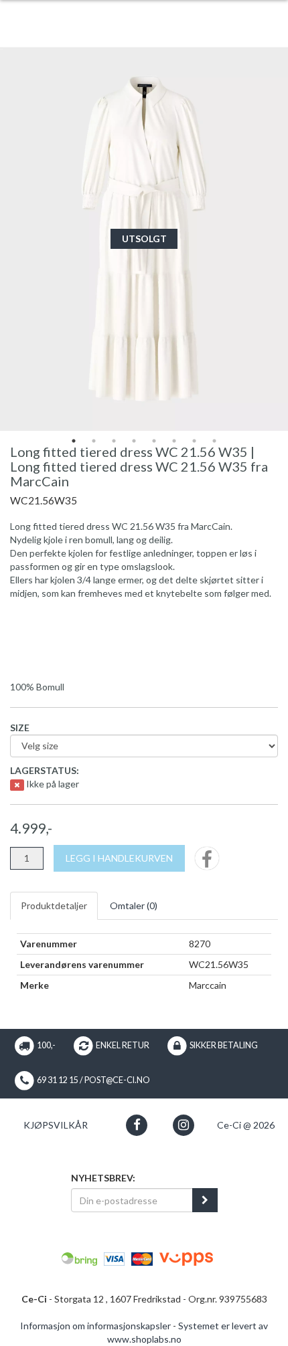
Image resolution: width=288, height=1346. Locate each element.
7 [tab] (194, 441)
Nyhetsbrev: (103, 1177)
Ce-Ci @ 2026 (246, 1125)
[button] (137, 1125)
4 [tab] (134, 441)
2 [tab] (93, 441)
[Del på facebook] (207, 862)
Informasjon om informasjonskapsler (95, 1325)
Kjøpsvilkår (55, 1125)
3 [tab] (114, 441)
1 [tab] (73, 441)
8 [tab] (214, 441)
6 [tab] (174, 441)
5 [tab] (154, 441)
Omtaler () (133, 905)
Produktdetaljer (54, 905)
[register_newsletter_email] (205, 1200)
